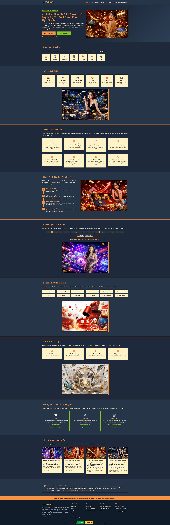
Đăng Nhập (89, 522)
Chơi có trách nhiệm (112, 498)
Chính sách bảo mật (70, 490)
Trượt (92, 2)
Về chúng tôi (89, 506)
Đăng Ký (81, 522)
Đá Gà (102, 2)
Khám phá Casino (64, 33)
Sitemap (102, 510)
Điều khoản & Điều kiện (82, 490)
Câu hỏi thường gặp (90, 508)
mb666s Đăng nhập (123, 2)
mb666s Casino (113, 2)
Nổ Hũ (106, 2)
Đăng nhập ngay (48, 33)
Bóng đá (97, 2)
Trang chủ (87, 2)
